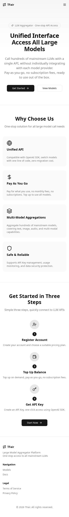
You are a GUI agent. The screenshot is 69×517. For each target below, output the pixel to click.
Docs (5, 474)
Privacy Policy (10, 493)
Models (7, 469)
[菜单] (64, 4)
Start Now (32, 422)
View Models (50, 88)
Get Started (18, 88)
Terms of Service (12, 488)
